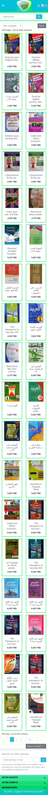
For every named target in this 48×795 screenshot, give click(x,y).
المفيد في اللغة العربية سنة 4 (12, 603)
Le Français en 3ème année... (12, 565)
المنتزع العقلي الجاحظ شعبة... (12, 289)
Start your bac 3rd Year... (12, 213)
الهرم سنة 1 (12, 405)
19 (30, 739)
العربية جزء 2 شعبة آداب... (12, 98)
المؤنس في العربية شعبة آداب (12, 447)
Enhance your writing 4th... (12, 137)
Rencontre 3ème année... (36, 213)
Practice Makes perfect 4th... (36, 99)
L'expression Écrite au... (12, 176)
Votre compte (10, 782)
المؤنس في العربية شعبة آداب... (12, 720)
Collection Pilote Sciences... (36, 138)
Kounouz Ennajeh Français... (12, 251)
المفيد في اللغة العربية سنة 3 (36, 640)
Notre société (10, 777)
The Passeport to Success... (36, 526)
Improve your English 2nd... (12, 58)
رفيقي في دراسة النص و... (36, 446)
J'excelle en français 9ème (36, 720)
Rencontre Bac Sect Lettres (12, 369)
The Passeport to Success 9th (36, 565)
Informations (9, 787)
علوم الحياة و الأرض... (12, 485)
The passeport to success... (36, 680)
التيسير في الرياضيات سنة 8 (36, 369)
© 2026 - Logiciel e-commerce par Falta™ (24, 791)
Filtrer (42, 25)
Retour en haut (36, 746)
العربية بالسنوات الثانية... (36, 408)
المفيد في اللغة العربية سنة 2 (36, 603)
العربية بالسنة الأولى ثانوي (36, 328)
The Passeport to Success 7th (12, 329)
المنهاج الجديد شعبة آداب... (36, 249)
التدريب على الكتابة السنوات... (36, 290)
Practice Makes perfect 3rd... (36, 60)
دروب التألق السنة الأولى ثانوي (12, 680)
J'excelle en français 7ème (36, 486)
